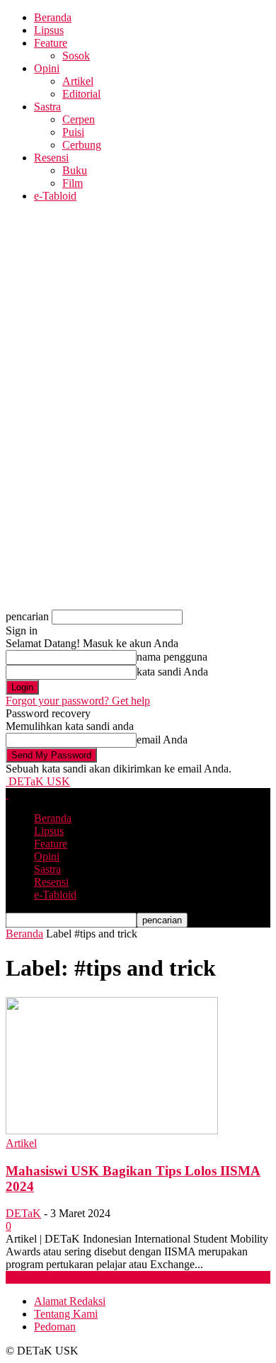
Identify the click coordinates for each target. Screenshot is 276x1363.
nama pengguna (172, 657)
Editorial (81, 94)
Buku (74, 170)
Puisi (73, 132)
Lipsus (49, 30)
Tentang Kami (66, 1314)
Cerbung (81, 145)
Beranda (52, 17)
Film (72, 183)
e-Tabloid (55, 196)
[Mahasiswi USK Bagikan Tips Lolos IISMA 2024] (112, 1130)
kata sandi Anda (172, 672)
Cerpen (78, 119)
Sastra (47, 107)
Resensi (51, 158)
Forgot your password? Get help (78, 701)
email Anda (162, 740)
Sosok (76, 56)
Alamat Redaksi (69, 1301)
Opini (46, 68)
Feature (50, 43)
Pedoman (55, 1327)
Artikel (77, 81)
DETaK (23, 1213)
